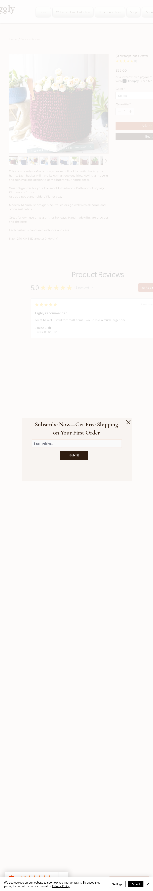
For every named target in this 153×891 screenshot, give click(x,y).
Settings (117, 884)
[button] (128, 422)
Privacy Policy (61, 886)
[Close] (148, 884)
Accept (135, 884)
